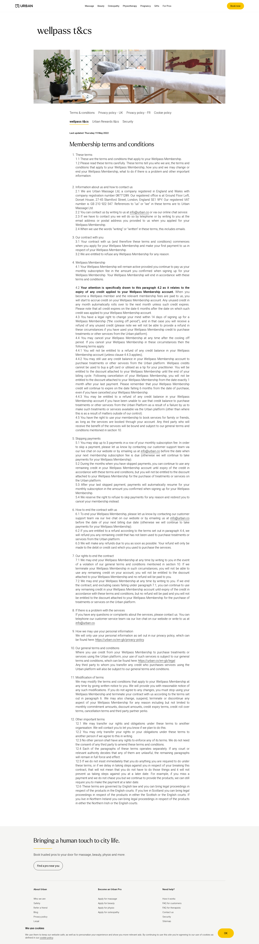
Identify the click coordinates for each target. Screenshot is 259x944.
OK (226, 933)
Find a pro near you (48, 865)
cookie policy (46, 937)
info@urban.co (139, 212)
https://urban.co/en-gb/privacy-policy (119, 640)
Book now (235, 6)
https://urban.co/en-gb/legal (156, 660)
